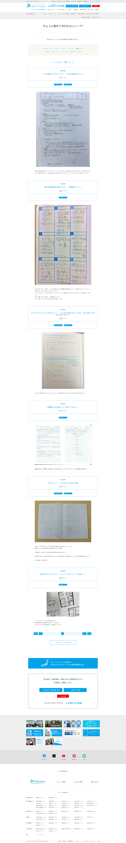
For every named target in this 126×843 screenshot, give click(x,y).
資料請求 (96, 6)
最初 (36, 633)
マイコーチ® (44, 13)
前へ (40, 633)
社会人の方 (74, 1)
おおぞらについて (51, 9)
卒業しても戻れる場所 (86, 17)
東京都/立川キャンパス (53, 805)
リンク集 (98, 841)
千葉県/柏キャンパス (52, 803)
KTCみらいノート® (52, 13)
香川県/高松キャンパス (91, 822)
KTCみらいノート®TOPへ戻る (63, 642)
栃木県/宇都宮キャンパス (40, 801)
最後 (89, 633)
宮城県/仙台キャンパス (40, 797)
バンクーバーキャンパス (40, 834)
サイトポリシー (77, 841)
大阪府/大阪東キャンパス (78, 817)
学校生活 (76, 9)
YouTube (64, 759)
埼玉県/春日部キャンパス (78, 801)
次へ (84, 633)
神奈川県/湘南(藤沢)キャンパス (41, 807)
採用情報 (63, 841)
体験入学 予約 (85, 6)
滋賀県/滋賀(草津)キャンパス (41, 817)
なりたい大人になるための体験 (92, 13)
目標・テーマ (79, 48)
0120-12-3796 (56, 6)
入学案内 (97, 9)
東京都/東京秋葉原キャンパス (92, 803)
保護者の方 (86, 1)
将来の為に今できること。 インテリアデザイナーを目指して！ (63, 574)
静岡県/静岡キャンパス (53, 811)
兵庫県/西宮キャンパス (53, 819)
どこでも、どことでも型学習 (63, 13)
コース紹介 (69, 9)
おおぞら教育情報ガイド (63, 771)
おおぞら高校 (36, 7)
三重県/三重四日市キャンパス (41, 813)
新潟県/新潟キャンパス (65, 807)
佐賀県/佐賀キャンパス (91, 828)
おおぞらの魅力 (60, 9)
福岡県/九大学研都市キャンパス (67, 828)
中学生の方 (54, 1)
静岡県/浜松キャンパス (65, 811)
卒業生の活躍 (83, 9)
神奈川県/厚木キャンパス (53, 807)
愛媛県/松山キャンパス (40, 825)
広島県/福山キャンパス (65, 822)
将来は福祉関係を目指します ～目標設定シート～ (63, 187)
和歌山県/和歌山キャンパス (41, 819)
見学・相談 (90, 9)
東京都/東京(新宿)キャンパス (41, 805)
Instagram (74, 759)
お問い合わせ (94, 782)
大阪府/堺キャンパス (90, 817)
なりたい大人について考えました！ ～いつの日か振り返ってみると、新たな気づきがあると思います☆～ (63, 314)
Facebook (44, 759)
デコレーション (55, 51)
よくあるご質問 (77, 782)
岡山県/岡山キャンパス (40, 822)
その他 (79, 51)
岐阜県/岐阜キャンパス (53, 813)
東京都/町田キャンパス (65, 805)
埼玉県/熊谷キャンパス (65, 801)
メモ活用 (47, 51)
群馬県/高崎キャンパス (53, 801)
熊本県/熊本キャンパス (53, 830)
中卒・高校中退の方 (66, 1)
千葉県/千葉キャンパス (65, 803)
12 (73, 633)
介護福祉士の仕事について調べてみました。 (63, 407)
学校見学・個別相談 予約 (72, 6)
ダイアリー (70, 48)
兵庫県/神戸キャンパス (65, 819)
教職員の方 (80, 1)
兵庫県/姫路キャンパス (78, 819)
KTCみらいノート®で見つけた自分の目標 (63, 483)
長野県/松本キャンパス (78, 807)
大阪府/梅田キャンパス (65, 817)
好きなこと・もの (48, 48)
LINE (84, 759)
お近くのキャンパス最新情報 (95, 1)
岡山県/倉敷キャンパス (53, 822)
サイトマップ (92, 841)
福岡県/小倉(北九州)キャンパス (41, 828)
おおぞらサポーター (96, 17)
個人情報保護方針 (70, 841)
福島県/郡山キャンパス (53, 797)
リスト (56, 48)
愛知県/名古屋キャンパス (91, 811)
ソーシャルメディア (85, 841)
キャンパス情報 (61, 782)
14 (80, 633)
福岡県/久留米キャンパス (78, 828)
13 (76, 633)
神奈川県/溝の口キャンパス (79, 805)
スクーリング (64, 51)
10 (66, 633)
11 (69, 633)
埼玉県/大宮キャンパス (40, 803)
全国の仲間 (73, 13)
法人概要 (59, 841)
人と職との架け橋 (80, 13)
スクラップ (63, 48)
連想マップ (72, 51)
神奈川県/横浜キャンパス (91, 805)
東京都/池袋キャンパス (78, 803)
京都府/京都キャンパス (53, 817)
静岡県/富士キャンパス (40, 811)
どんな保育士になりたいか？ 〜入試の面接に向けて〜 (63, 74)
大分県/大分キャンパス (40, 830)
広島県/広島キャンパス (78, 822)
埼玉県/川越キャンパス (91, 801)
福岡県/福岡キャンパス (53, 828)
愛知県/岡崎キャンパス (78, 811)
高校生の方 (59, 1)
